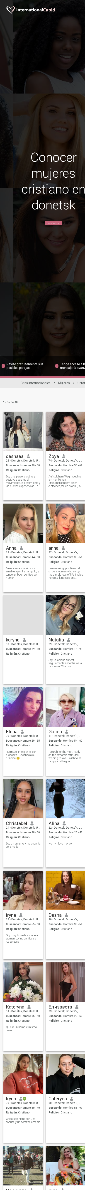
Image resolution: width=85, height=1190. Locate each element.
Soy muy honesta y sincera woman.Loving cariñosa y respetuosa (22, 938)
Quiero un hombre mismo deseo (21, 1029)
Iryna (11, 1098)
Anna (11, 548)
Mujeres (64, 383)
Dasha (55, 915)
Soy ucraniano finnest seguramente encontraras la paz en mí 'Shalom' (65, 663)
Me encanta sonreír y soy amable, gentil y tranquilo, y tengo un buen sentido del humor (22, 573)
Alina (54, 823)
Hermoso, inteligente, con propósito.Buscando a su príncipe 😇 (21, 755)
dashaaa (15, 456)
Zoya (54, 456)
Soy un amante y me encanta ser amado (23, 845)
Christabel (16, 823)
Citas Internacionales (36, 383)
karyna (12, 640)
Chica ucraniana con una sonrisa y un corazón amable (23, 1120)
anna (53, 548)
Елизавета (60, 1007)
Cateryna (58, 1098)
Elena (11, 731)
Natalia (56, 640)
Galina (55, 731)
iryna (11, 915)
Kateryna (15, 1007)
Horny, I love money (60, 843)
